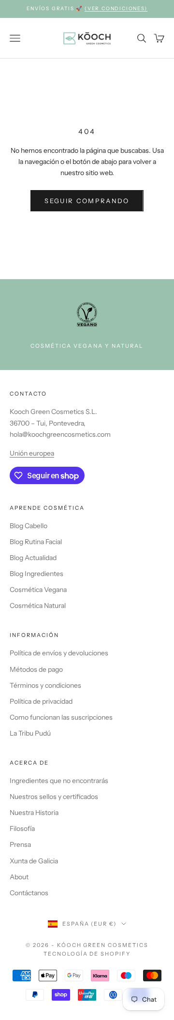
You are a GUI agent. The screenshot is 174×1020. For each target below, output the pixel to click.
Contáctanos (29, 892)
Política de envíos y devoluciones (59, 653)
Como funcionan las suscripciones (61, 717)
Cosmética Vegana (38, 589)
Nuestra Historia (34, 812)
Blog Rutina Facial (36, 541)
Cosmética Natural (38, 605)
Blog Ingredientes (36, 573)
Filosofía (22, 828)
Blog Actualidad (33, 557)
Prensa (20, 844)
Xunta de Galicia (34, 861)
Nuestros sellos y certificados (54, 796)
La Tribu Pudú (30, 733)
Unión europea (32, 453)
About (19, 876)
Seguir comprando (86, 201)
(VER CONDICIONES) (116, 8)
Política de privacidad (41, 701)
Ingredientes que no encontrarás (59, 780)
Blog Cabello (28, 525)
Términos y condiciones (45, 685)
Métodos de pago (36, 669)
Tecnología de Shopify (87, 953)
